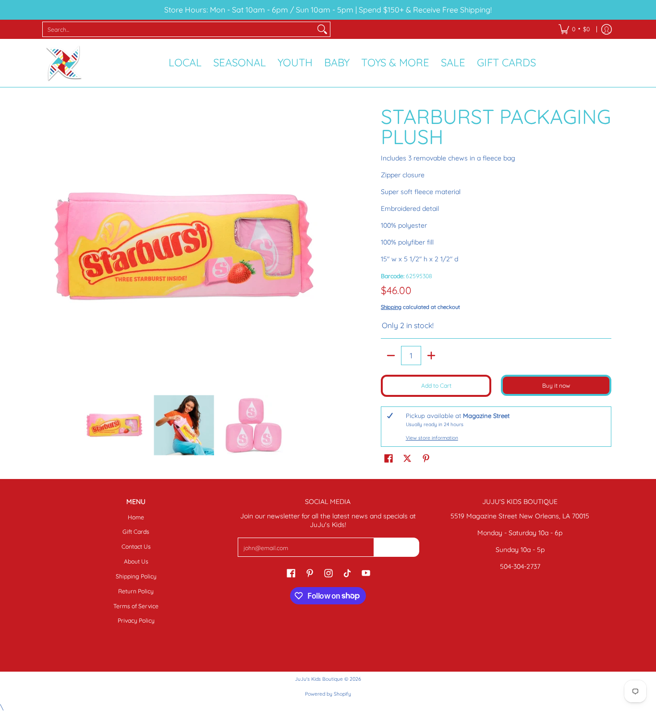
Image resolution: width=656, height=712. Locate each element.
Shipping (391, 307)
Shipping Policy (136, 576)
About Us (136, 561)
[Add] (431, 355)
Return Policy (136, 591)
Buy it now (556, 385)
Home (136, 517)
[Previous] (51, 246)
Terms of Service (135, 606)
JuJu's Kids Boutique (319, 678)
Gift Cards (135, 531)
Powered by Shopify (328, 693)
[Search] (322, 29)
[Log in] (606, 29)
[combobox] (179, 29)
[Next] (316, 246)
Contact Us (136, 546)
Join (396, 547)
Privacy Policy (136, 620)
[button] (388, 458)
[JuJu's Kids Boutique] (64, 63)
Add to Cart (436, 385)
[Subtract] (391, 355)
